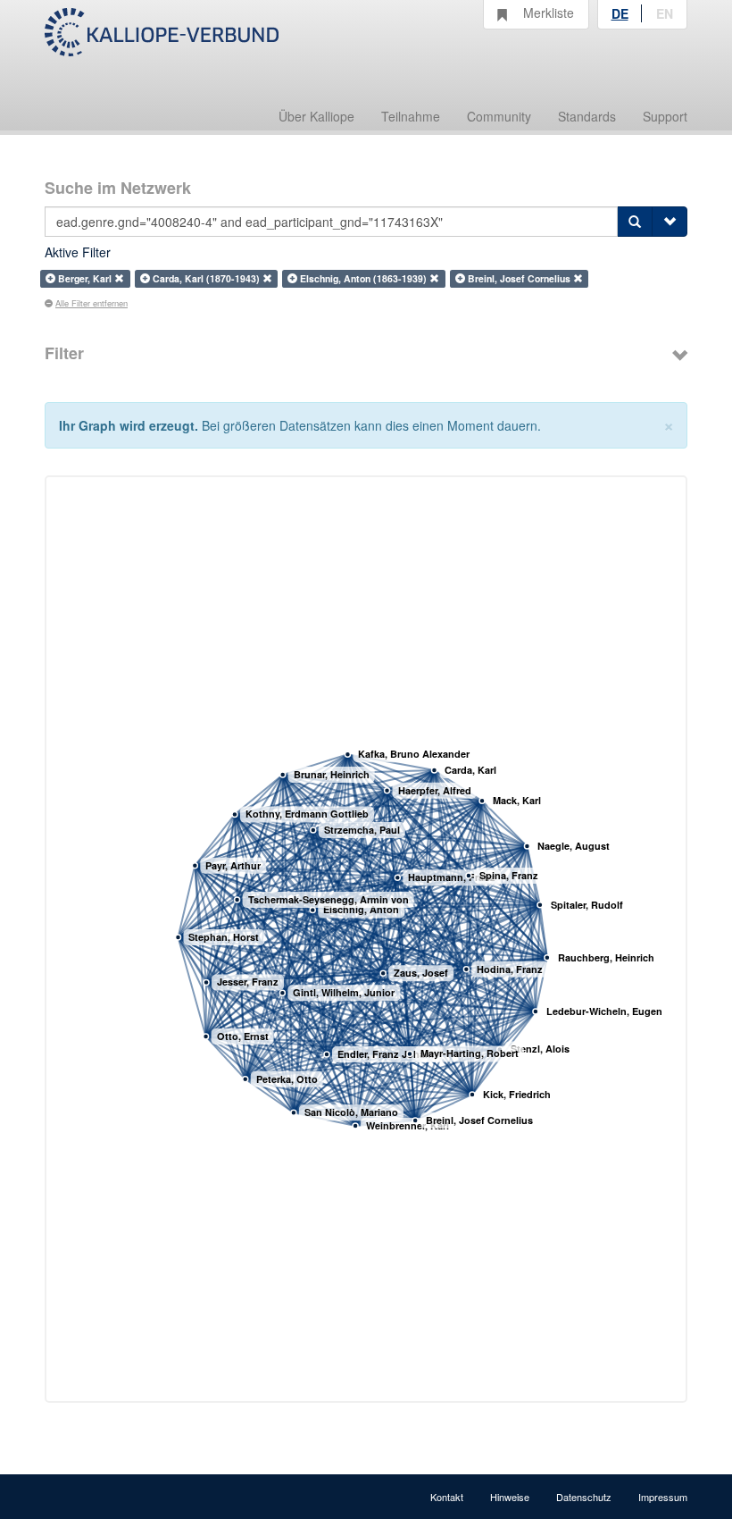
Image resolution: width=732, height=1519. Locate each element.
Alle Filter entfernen (91, 303)
